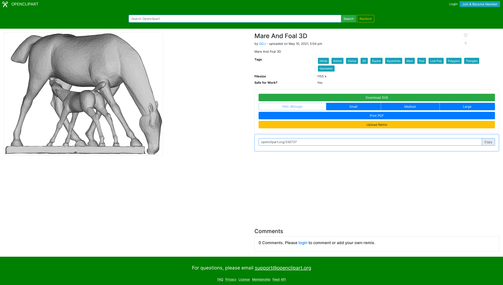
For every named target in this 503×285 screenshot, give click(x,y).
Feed (276, 279)
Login (453, 4)
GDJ (262, 44)
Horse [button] (323, 61)
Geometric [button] (326, 68)
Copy (488, 142)
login (302, 242)
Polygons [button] (454, 61)
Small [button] (353, 106)
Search (348, 19)
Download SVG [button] (377, 97)
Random (366, 19)
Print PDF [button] (377, 116)
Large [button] (467, 106)
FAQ (220, 279)
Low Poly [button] (436, 61)
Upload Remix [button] (376, 125)
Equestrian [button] (393, 61)
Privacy (230, 279)
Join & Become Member (479, 4)
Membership (261, 279)
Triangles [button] (471, 61)
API (283, 279)
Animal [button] (337, 61)
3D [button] (364, 61)
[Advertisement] (251, 189)
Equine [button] (376, 61)
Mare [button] (410, 61)
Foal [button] (421, 61)
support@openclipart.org (283, 268)
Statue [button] (352, 61)
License (244, 279)
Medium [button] (410, 106)
